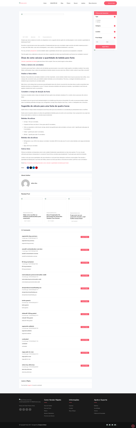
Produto (99, 20)
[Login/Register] (102, 3)
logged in (30, 385)
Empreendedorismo (47, 37)
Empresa (71, 405)
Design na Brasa (42, 425)
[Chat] (100, 3)
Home (44, 3)
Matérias (96, 405)
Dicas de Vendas (48, 405)
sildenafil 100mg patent (29, 313)
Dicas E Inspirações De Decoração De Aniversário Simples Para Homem (54, 216)
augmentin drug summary (29, 236)
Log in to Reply (85, 236)
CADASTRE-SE (53, 3)
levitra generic (26, 300)
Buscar (76, 3)
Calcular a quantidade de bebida (29, 61)
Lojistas (83, 3)
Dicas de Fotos (47, 408)
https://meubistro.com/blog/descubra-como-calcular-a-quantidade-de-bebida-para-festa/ (46, 163)
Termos (96, 410)
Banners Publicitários (49, 413)
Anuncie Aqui (111, 3)
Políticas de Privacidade (99, 413)
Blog (62, 3)
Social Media (97, 408)
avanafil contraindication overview (32, 249)
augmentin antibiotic (28, 326)
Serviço (98, 22)
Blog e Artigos (72, 410)
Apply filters (105, 46)
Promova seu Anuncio (49, 416)
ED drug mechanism (28, 262)
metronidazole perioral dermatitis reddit (34, 275)
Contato (71, 408)
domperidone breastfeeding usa (31, 287)
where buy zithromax (28, 365)
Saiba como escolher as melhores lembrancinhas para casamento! (32, 216)
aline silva (33, 37)
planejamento (33, 50)
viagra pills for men (28, 352)
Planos (68, 3)
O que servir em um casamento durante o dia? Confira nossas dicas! (78, 216)
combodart (25, 339)
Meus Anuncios (93, 3)
